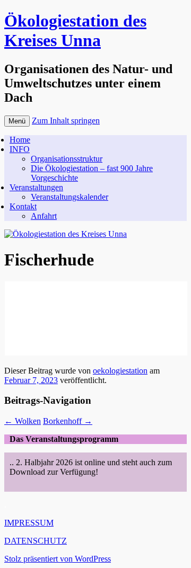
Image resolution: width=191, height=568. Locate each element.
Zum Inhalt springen (66, 120)
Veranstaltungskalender (69, 196)
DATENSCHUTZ (35, 540)
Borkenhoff (67, 420)
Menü (16, 121)
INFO (20, 149)
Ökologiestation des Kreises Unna (75, 30)
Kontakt (23, 206)
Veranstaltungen (36, 187)
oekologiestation (120, 370)
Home (20, 139)
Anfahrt (44, 215)
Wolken (22, 420)
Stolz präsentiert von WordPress (57, 558)
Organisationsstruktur (66, 158)
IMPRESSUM (29, 522)
